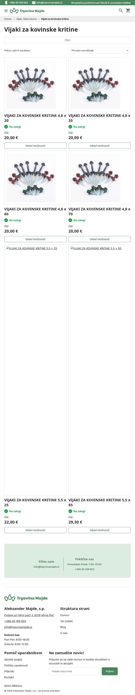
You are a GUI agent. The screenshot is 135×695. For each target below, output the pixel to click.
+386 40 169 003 (18, 2)
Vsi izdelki (66, 621)
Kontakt (9, 677)
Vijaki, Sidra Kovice (26, 18)
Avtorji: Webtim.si (13, 685)
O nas (63, 633)
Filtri (67, 40)
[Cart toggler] (128, 10)
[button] (120, 10)
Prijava (110, 671)
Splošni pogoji (13, 659)
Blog (63, 627)
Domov (8, 18)
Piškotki (9, 671)
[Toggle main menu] (6, 10)
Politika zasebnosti (16, 665)
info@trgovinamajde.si (49, 2)
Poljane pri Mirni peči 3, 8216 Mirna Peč (29, 615)
